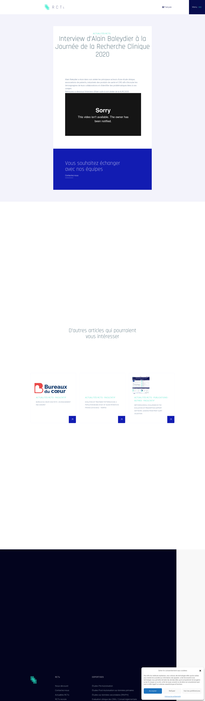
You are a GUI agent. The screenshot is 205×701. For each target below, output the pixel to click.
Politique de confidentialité (173, 696)
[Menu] (199, 7)
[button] (200, 671)
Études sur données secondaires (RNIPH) (110, 695)
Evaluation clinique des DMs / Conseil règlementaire (114, 699)
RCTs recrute (61, 699)
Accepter (153, 691)
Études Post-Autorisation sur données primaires (113, 690)
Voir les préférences (192, 691)
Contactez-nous (62, 690)
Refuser (172, 691)
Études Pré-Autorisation (102, 686)
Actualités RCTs (62, 695)
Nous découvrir (61, 686)
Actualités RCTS (101, 33)
